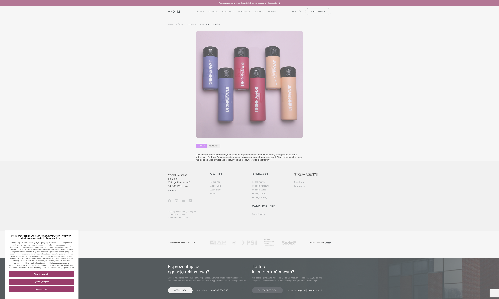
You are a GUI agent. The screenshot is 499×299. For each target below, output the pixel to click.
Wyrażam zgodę (41, 274)
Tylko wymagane (41, 282)
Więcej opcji (41, 289)
